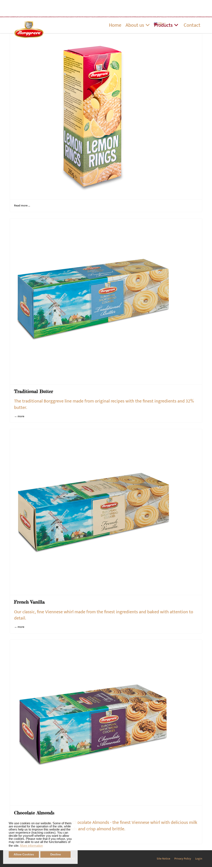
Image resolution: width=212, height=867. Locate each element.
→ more (19, 416)
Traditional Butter (33, 391)
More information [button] (31, 845)
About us (134, 25)
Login (198, 859)
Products (163, 25)
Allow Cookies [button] (24, 854)
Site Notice (163, 859)
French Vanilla (29, 602)
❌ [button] (74, 818)
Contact (192, 25)
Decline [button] (55, 854)
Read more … (22, 205)
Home (115, 25)
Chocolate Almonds (34, 812)
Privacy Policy (182, 859)
